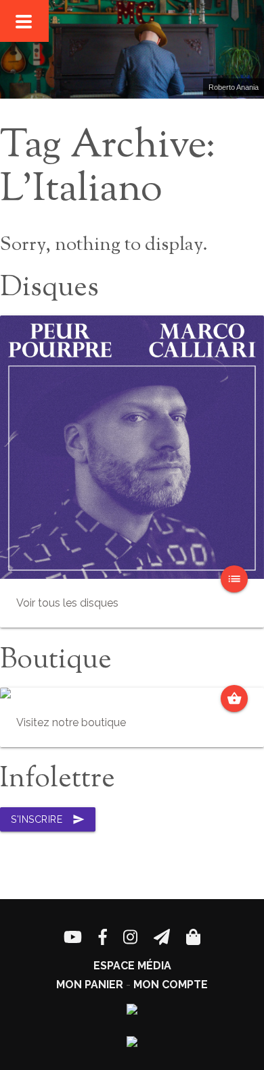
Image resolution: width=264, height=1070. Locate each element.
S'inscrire (48, 819)
